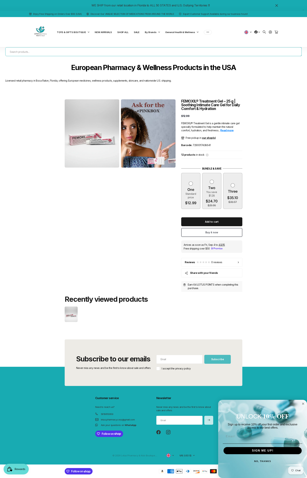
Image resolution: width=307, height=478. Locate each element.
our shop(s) (209, 137)
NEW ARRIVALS (103, 32)
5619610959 (107, 414)
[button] (190, 193)
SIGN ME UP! (262, 450)
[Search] (264, 32)
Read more (226, 130)
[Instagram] (168, 432)
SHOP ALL (122, 32)
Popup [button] (207, 155)
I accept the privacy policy (176, 368)
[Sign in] (270, 32)
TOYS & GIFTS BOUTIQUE (71, 32)
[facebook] (158, 432)
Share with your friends (204, 272)
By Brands (151, 32)
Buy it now (211, 232)
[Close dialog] (303, 404)
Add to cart (212, 221)
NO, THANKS (262, 461)
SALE (136, 32)
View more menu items (208, 32)
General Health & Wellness (180, 32)
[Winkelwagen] (276, 32)
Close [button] (276, 5)
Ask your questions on (118, 425)
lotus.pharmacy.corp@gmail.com (118, 419)
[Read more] (257, 32)
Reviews (203, 262)
